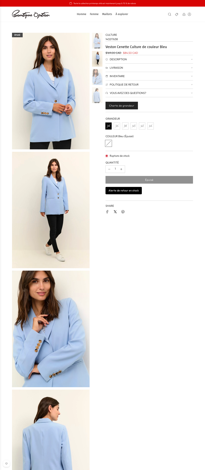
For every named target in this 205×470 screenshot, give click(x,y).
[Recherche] (169, 14)
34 (108, 126)
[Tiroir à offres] (176, 14)
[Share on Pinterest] (123, 212)
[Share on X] (115, 212)
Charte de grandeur (121, 105)
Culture (111, 35)
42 (142, 126)
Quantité (112, 162)
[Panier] (184, 14)
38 (125, 126)
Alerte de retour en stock (124, 190)
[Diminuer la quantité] (109, 169)
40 (134, 126)
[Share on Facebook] (107, 212)
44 (150, 126)
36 (116, 126)
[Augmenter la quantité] (121, 169)
